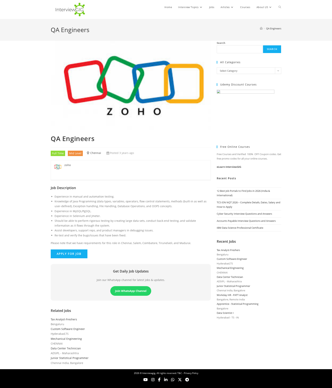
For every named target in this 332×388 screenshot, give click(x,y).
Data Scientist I (225, 313)
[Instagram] (153, 380)
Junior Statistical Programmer (70, 358)
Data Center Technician (66, 348)
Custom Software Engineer (68, 329)
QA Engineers (273, 28)
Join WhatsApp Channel (130, 291)
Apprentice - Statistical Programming (237, 304)
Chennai (95, 153)
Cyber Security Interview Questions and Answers (244, 213)
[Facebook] (159, 380)
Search (221, 43)
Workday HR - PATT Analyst (232, 295)
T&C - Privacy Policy (187, 373)
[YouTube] (145, 380)
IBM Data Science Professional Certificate (240, 227)
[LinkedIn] (166, 380)
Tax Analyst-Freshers (64, 319)
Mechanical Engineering (66, 339)
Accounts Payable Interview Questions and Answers (246, 221)
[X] (172, 380)
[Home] (261, 28)
